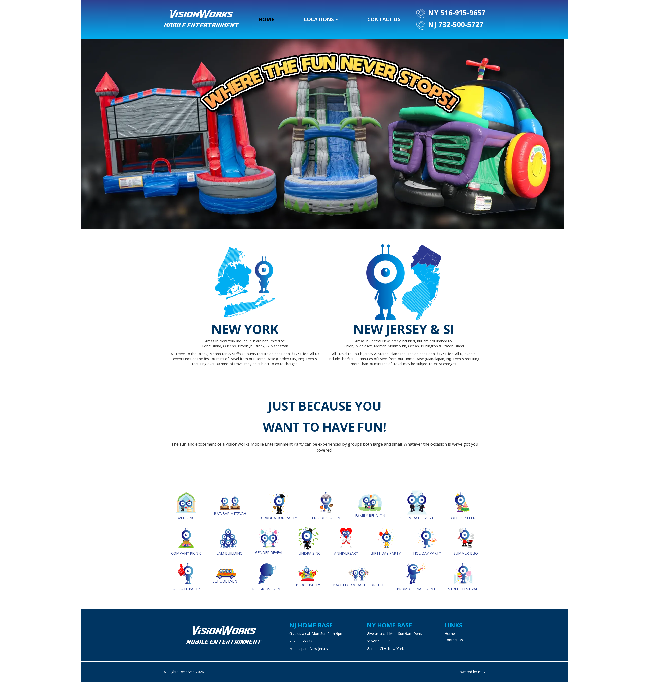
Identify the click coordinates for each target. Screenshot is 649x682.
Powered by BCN (471, 671)
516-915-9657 (378, 641)
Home (266, 19)
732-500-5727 (300, 641)
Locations (319, 19)
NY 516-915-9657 (455, 13)
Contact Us (384, 19)
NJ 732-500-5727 (454, 24)
